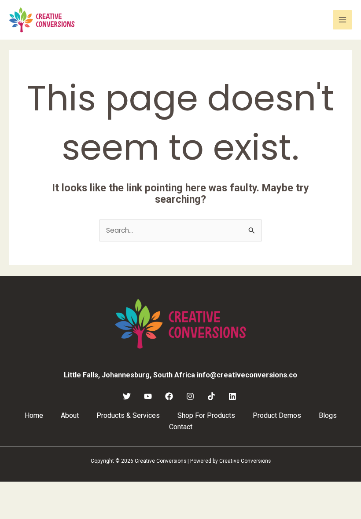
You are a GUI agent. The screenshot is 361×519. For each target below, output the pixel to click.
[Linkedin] (232, 396)
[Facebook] (169, 396)
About (70, 415)
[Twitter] (127, 396)
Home (34, 415)
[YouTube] (148, 396)
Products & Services (128, 415)
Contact (180, 427)
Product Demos (277, 415)
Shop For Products (206, 415)
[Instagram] (190, 396)
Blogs (328, 415)
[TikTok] (211, 396)
